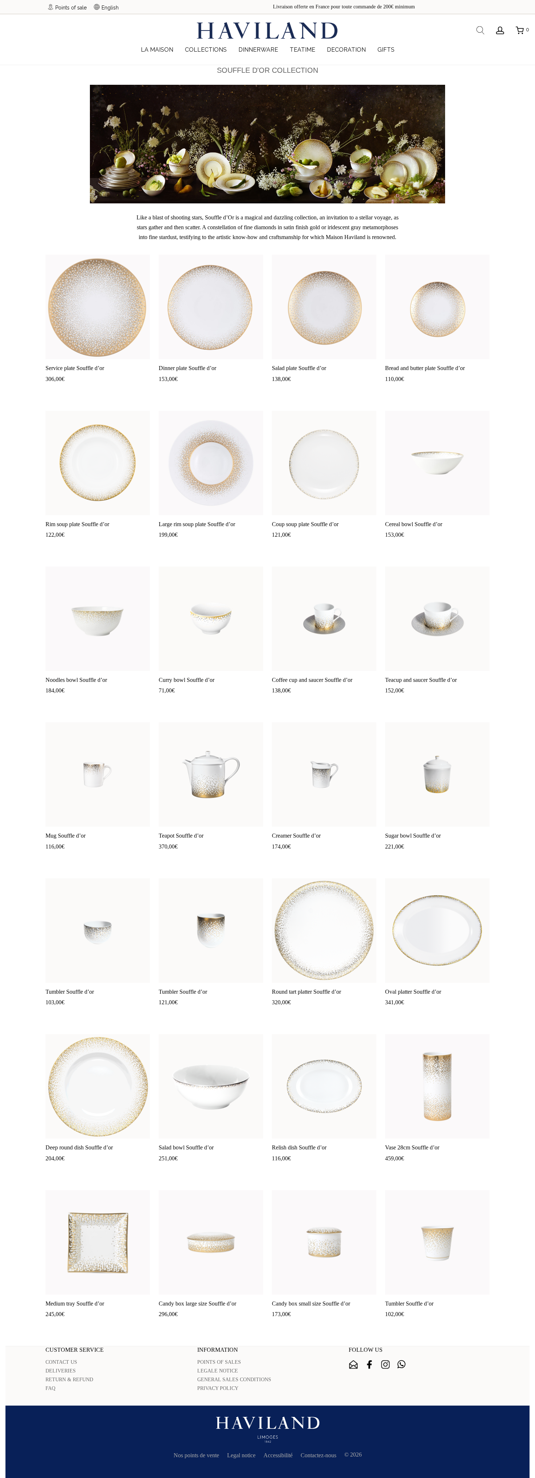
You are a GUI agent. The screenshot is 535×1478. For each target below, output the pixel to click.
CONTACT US (61, 1362)
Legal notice (241, 1455)
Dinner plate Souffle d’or (187, 368)
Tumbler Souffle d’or (69, 992)
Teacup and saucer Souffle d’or (421, 680)
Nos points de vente (196, 1455)
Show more (84, 391)
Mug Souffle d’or (65, 836)
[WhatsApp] (401, 1364)
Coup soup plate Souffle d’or (305, 524)
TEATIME (302, 49)
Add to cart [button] (55, 391)
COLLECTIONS (206, 49)
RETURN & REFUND (69, 1379)
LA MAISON (157, 49)
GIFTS (386, 49)
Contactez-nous (318, 1455)
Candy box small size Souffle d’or (311, 1303)
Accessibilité (278, 1455)
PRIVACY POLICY (217, 1388)
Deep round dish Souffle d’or (79, 1147)
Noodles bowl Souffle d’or (76, 680)
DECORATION (346, 49)
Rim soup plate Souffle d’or (77, 524)
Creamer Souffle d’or (296, 836)
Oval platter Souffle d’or (413, 992)
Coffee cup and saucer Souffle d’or (312, 680)
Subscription (353, 1364)
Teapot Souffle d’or (181, 836)
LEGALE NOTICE (217, 1371)
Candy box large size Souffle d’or (197, 1303)
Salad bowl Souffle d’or (186, 1147)
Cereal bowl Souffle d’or (413, 524)
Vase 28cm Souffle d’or (412, 1147)
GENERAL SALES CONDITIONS (234, 1379)
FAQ (50, 1388)
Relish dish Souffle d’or (299, 1147)
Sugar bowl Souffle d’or (413, 836)
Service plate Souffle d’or (74, 368)
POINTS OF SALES (219, 1362)
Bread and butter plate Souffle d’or (425, 368)
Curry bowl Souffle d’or (186, 680)
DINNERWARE (258, 49)
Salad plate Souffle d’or (299, 368)
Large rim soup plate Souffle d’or (197, 524)
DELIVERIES (60, 1371)
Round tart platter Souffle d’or (306, 992)
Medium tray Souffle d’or (74, 1303)
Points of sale (71, 7)
